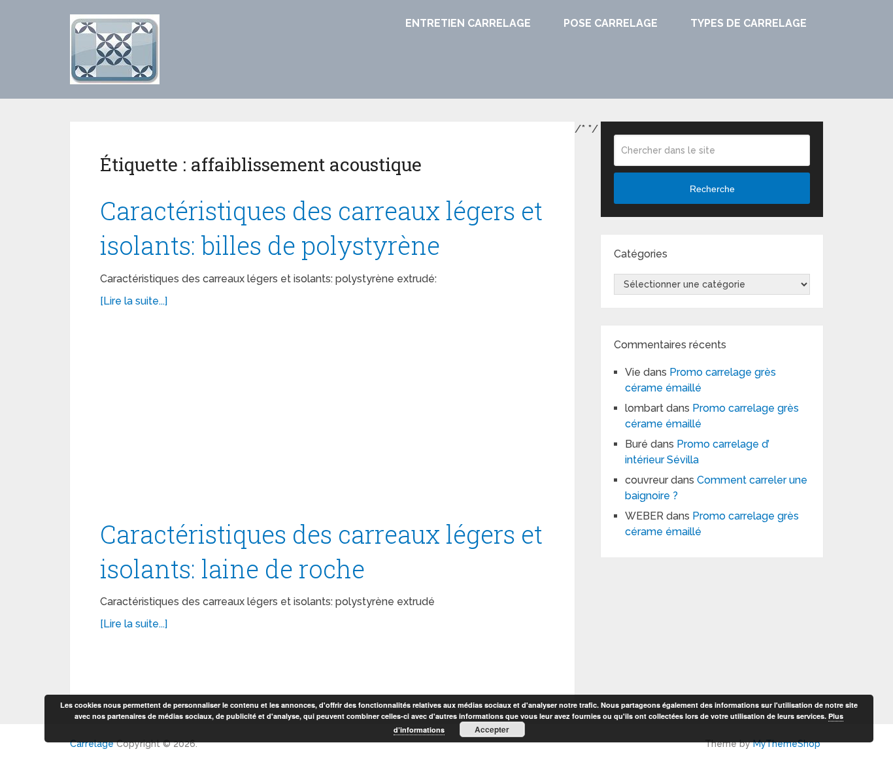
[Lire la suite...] (133, 301)
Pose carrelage (611, 23)
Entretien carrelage (468, 23)
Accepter (492, 729)
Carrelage (92, 743)
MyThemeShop (786, 743)
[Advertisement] (322, 420)
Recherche (712, 189)
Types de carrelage (748, 23)
